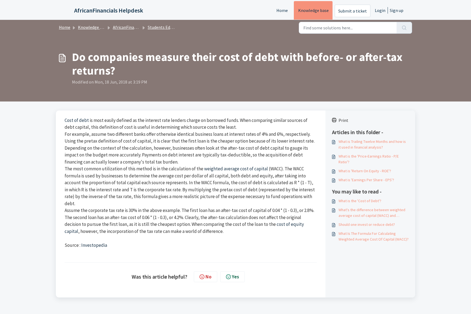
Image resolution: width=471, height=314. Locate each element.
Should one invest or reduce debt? (367, 224)
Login (380, 10)
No (209, 276)
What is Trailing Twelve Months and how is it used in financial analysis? (372, 144)
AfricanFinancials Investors (138, 27)
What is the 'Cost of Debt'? (360, 200)
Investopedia (94, 245)
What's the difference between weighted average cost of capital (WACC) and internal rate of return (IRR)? (372, 212)
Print (343, 120)
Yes (235, 276)
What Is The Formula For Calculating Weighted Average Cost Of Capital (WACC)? (374, 236)
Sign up (396, 10)
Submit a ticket (352, 11)
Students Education (166, 27)
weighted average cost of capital (236, 169)
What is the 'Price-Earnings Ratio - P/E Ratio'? (369, 159)
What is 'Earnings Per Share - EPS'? (366, 179)
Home (282, 10)
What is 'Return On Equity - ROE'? (365, 170)
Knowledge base (313, 10)
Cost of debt (77, 120)
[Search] (404, 28)
